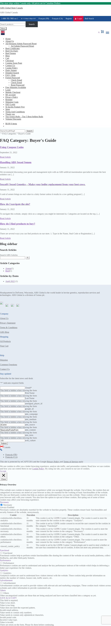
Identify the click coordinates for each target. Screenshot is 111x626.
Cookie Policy (11, 68)
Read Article (5, 157)
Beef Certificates (12, 48)
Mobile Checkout (12, 92)
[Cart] (102, 32)
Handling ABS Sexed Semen (15, 162)
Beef (7, 271)
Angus (8, 268)
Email (29, 388)
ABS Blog (4, 332)
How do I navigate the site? (15, 204)
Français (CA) (57, 19)
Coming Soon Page (13, 63)
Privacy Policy (11, 97)
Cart (7, 58)
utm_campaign (31, 414)
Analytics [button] (4, 570)
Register (69, 19)
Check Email (16, 80)
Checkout (9, 60)
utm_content (30, 430)
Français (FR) (44, 19)
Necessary (7, 505)
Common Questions (8, 364)
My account (10, 95)
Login (79, 19)
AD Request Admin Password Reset (21, 43)
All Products (5, 341)
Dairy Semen (11, 70)
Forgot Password (12, 78)
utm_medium (30, 419)
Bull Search (89, 19)
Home (8, 39)
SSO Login (10, 104)
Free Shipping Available (15, 87)
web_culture (30, 440)
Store (7, 109)
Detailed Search (12, 73)
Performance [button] (5, 560)
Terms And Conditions (15, 112)
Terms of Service (71, 462)
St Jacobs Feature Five (15, 107)
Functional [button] (4, 550)
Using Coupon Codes (12, 147)
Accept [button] (3, 471)
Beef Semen (10, 53)
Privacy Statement (7, 323)
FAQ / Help (10, 75)
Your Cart (4, 346)
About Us (9, 41)
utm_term (29, 435)
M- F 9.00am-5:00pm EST (28, 18)
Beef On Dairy (11, 51)
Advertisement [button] (6, 580)
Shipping (4, 360)
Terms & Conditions (8, 327)
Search (32, 24)
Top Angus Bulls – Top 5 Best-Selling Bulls (24, 116)
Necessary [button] (4, 502)
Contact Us (10, 65)
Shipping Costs (11, 102)
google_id (29, 409)
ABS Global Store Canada (11, 8)
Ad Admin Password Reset (22, 46)
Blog (7, 56)
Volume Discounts (13, 119)
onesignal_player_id (33, 403)
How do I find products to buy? (17, 223)
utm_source (30, 424)
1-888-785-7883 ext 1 (9, 19)
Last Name (29, 398)
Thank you (10, 114)
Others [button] (3, 590)
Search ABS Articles (9, 255)
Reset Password (17, 85)
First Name (30, 393)
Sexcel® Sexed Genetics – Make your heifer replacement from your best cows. (42, 184)
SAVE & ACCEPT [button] (8, 598)
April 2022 (10, 281)
